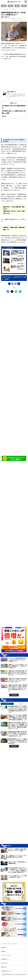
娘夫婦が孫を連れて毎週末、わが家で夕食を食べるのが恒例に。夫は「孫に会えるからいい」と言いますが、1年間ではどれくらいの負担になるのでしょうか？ (17, 733)
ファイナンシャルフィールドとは (9, 943)
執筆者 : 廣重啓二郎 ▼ (11, 91)
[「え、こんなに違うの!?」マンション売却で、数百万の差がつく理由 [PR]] (14, 879)
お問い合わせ (4, 963)
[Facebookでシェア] (8, 291)
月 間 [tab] (20, 703)
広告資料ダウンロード (6, 970)
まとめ (4, 116)
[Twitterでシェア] (12, 291)
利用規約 (3, 951)
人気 (4, 5)
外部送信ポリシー (5, 959)
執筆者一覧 (3, 967)
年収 (10, 5)
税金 (24, 5)
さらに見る (14, 694)
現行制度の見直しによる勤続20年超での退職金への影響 (13, 112)
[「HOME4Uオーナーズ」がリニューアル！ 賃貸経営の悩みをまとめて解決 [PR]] (14, 858)
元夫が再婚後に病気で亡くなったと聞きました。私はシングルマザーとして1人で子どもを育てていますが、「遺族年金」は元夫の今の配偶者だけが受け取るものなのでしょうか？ (17, 709)
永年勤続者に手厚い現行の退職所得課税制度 (13, 106)
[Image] (14, 458)
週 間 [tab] (7, 703)
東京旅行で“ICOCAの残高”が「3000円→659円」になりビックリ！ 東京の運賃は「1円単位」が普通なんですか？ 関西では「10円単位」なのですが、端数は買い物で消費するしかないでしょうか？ (17, 725)
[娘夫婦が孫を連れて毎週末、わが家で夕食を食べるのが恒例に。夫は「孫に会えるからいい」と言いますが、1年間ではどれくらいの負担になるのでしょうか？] (4, 733)
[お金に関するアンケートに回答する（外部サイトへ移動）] (14, 891)
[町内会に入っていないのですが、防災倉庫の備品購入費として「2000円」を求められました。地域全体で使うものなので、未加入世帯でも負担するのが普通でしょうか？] (4, 717)
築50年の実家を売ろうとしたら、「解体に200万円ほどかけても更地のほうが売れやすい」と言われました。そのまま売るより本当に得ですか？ (17, 741)
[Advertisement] (14, 75)
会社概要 (3, 947)
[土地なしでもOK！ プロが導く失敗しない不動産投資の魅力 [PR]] (14, 864)
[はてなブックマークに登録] (20, 291)
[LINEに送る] (16, 291)
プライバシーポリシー (6, 955)
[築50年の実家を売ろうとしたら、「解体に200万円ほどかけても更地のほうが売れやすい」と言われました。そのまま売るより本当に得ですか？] (4, 740)
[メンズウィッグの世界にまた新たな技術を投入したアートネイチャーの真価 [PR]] (14, 852)
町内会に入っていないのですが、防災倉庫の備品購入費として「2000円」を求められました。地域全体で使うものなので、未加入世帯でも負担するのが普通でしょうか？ (17, 717)
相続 (17, 5)
